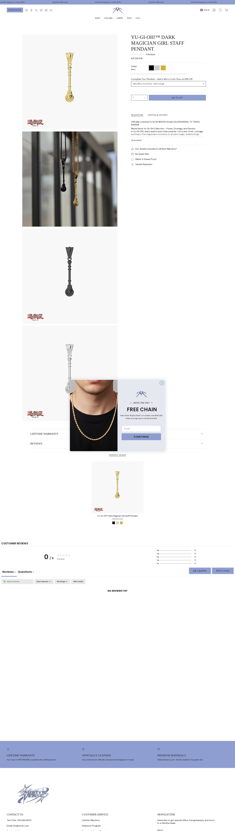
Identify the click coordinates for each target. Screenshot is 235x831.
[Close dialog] (162, 383)
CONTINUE (141, 436)
